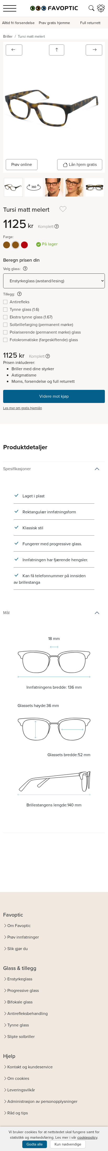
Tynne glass (18, 1025)
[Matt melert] (15, 245)
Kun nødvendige (68, 1144)
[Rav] (6, 245)
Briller (8, 36)
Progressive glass (23, 990)
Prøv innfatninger (23, 937)
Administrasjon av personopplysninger (42, 1101)
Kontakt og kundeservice (30, 1067)
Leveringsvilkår (21, 1090)
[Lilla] (24, 245)
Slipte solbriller (21, 1037)
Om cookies (18, 1078)
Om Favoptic (19, 926)
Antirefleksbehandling (27, 1013)
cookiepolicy (87, 1137)
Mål (6, 613)
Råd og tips (17, 1113)
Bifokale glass (20, 1002)
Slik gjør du (17, 949)
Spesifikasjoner (17, 469)
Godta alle (34, 1144)
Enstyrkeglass (19, 979)
